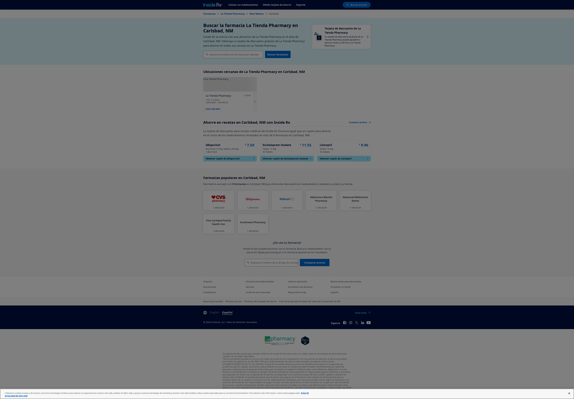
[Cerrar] (569, 393)
